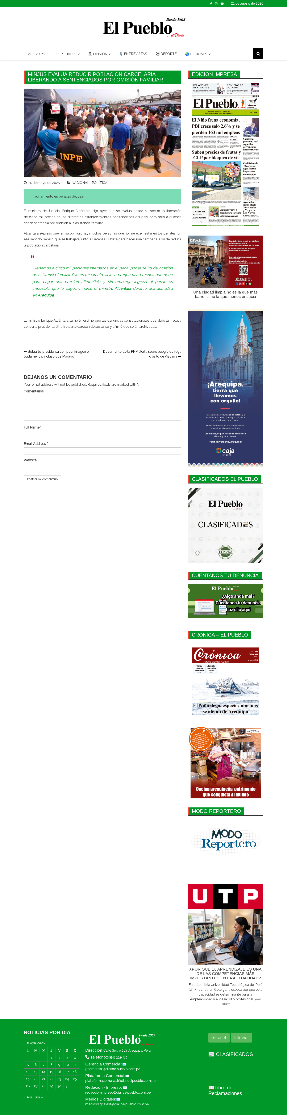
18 (75, 1072)
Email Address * (36, 444)
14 (43, 1072)
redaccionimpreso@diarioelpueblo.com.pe (118, 1092)
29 (51, 1086)
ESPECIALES (66, 54)
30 (59, 1086)
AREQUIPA (36, 54)
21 (43, 1079)
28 (44, 1086)
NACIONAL (80, 183)
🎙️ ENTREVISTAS (133, 54)
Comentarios (34, 391)
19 (28, 1079)
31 (67, 1086)
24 (67, 1079)
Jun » (39, 1097)
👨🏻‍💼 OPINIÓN (97, 54)
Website (30, 460)
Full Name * (32, 427)
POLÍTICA (99, 183)
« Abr (28, 1097)
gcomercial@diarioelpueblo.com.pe (112, 1069)
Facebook (211, 3)
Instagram (216, 3)
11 (75, 1065)
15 (51, 1072)
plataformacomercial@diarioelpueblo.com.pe (120, 1081)
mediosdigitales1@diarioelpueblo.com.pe (117, 1104)
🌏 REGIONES (196, 54)
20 (36, 1079)
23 (59, 1079)
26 (28, 1086)
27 (36, 1086)
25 (75, 1079)
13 (35, 1072)
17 (67, 1072)
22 (51, 1079)
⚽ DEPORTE (166, 54)
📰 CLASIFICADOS (230, 1054)
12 (27, 1072)
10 (67, 1065)
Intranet (219, 1037)
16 (59, 1072)
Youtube (222, 3)
